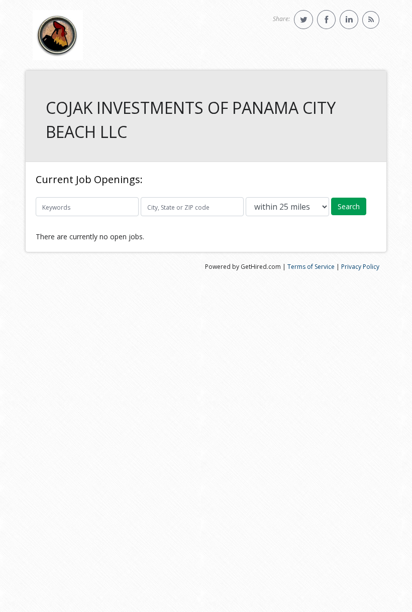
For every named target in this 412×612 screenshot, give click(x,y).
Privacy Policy (360, 266)
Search (349, 206)
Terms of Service (311, 266)
